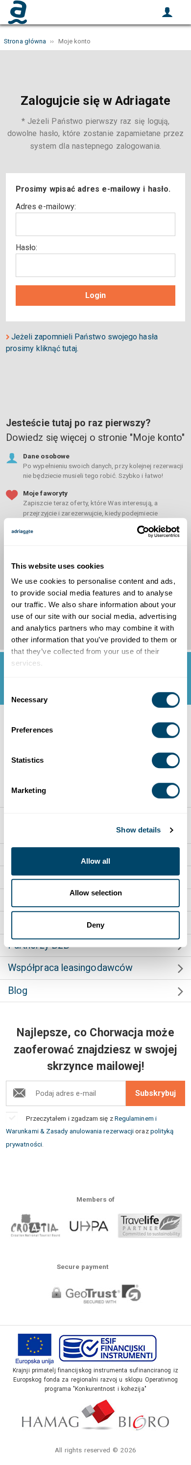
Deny (95, 925)
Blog (17, 990)
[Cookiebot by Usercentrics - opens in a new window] (137, 531)
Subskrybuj (155, 1093)
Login (95, 295)
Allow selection (96, 893)
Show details (138, 830)
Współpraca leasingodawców (70, 967)
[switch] (166, 730)
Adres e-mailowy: (46, 206)
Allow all (95, 861)
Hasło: (26, 247)
